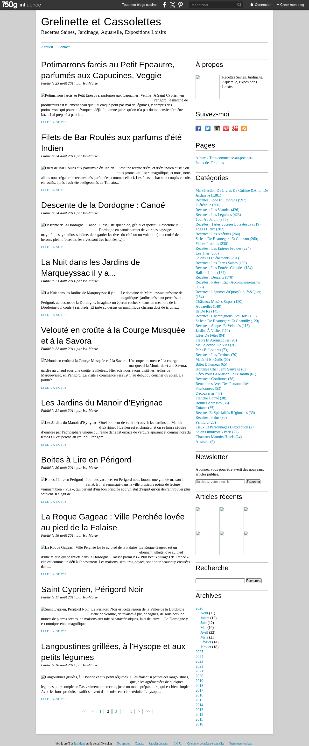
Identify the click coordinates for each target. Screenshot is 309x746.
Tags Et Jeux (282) (210, 229)
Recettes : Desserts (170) (214, 277)
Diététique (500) (208, 205)
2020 (199, 676)
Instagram (217, 128)
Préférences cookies (240, 743)
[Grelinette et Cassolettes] (208, 87)
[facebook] (165, 4)
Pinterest (226, 128)
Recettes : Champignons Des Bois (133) (226, 316)
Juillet (204, 618)
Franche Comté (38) (211, 398)
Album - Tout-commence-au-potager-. (224, 158)
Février (205, 642)
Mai (203, 627)
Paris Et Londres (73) (212, 350)
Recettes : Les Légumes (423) (218, 215)
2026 (199, 608)
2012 (199, 714)
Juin (203, 623)
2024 (199, 656)
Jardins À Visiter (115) (213, 330)
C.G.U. (178, 743)
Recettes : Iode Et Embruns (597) (221, 200)
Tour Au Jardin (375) (212, 219)
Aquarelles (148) (208, 306)
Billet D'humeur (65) (211, 364)
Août (204, 613)
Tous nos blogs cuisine (139, 5)
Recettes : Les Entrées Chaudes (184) (224, 268)
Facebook (198, 128)
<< (83, 711)
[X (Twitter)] (172, 4)
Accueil (47, 47)
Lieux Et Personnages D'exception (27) (225, 427)
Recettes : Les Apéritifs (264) (218, 234)
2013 (199, 710)
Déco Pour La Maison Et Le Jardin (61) (226, 374)
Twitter (208, 128)
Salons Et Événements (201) (217, 258)
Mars (204, 637)
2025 (199, 652)
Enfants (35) (205, 408)
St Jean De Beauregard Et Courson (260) (227, 239)
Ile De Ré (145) (207, 311)
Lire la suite (54, 122)
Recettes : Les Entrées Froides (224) (223, 248)
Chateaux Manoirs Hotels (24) (219, 437)
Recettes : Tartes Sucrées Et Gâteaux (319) (228, 224)
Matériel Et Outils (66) (213, 359)
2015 (199, 700)
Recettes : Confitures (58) (215, 379)
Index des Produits (210, 163)
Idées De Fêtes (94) (210, 335)
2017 (199, 690)
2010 (199, 724)
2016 (199, 695)
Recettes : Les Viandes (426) (217, 210)
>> (148, 711)
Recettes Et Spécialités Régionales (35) (225, 413)
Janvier (205, 647)
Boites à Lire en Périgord (86, 459)
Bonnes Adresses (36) (212, 403)
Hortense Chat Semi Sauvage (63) (221, 369)
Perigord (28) (206, 422)
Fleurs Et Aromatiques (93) (216, 340)
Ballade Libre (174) (210, 272)
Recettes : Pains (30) (211, 417)
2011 (199, 719)
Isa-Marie (79, 743)
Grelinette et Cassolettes (101, 21)
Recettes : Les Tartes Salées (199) (221, 263)
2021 (199, 671)
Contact (64, 47)
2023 (199, 661)
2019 (199, 681)
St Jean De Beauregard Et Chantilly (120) (227, 321)
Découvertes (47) (209, 393)
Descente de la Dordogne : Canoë (103, 205)
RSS (244, 128)
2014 (199, 705)
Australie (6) (205, 442)
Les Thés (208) (207, 253)
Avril (204, 632)
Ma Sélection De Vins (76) (216, 345)
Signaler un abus (159, 743)
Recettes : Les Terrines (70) (216, 355)
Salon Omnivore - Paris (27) (217, 432)
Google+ (235, 128)
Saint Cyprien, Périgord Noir (92, 589)
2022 (199, 666)
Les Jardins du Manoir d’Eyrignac (101, 402)
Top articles (123, 743)
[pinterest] (180, 4)
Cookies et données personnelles (205, 743)
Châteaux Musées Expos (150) (219, 301)
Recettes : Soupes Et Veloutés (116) (223, 326)
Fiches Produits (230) (212, 244)
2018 (199, 685)
